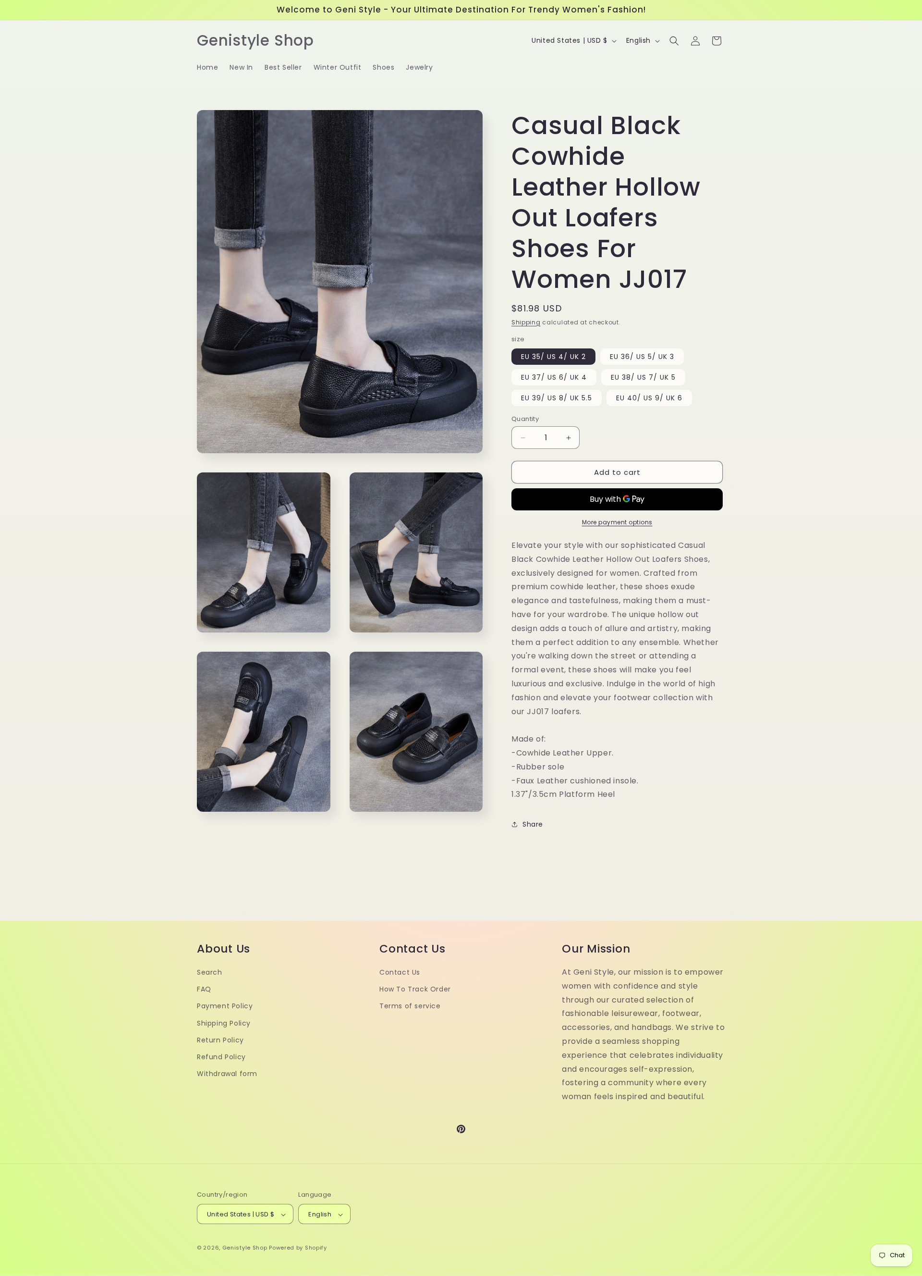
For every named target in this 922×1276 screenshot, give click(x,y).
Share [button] (532, 824)
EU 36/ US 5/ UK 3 (642, 356)
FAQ (204, 989)
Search (209, 972)
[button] (674, 40)
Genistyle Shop (244, 1248)
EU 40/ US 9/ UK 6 (649, 398)
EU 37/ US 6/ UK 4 (554, 377)
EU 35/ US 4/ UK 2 (553, 356)
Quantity (525, 418)
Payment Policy (225, 1006)
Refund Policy (221, 1057)
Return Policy (220, 1040)
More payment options (617, 522)
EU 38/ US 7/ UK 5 (643, 377)
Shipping (526, 322)
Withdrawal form (227, 1073)
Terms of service (410, 1006)
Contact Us (399, 972)
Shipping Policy (224, 1023)
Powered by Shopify (298, 1248)
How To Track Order (415, 989)
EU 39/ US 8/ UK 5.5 (556, 398)
